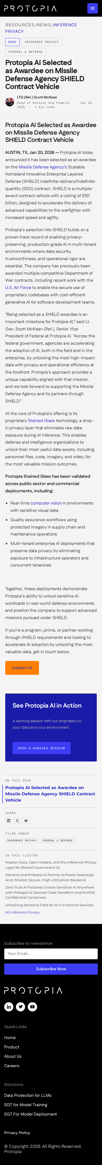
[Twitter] (20, 1006)
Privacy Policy (17, 1132)
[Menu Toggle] (92, 8)
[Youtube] (32, 1006)
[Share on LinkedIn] (8, 820)
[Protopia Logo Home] (30, 8)
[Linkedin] (8, 1006)
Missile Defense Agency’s (43, 167)
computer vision (46, 503)
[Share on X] (17, 820)
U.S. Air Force (18, 288)
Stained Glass (41, 421)
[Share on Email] (25, 820)
